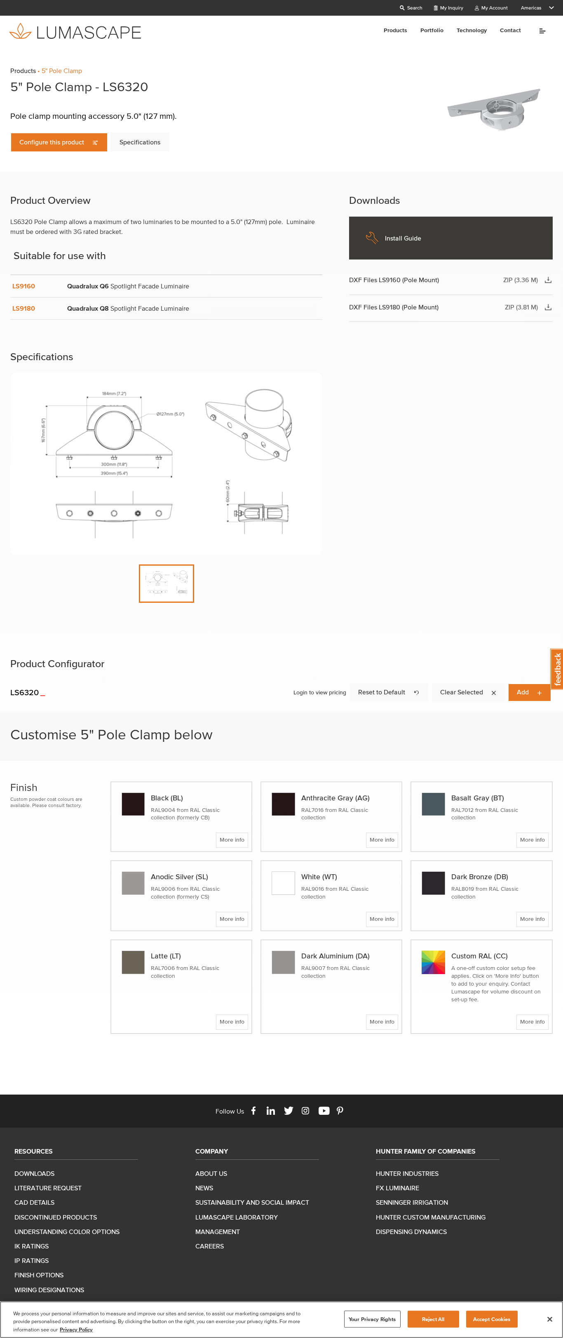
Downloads (34, 1173)
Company (211, 1151)
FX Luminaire (397, 1188)
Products (395, 30)
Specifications (140, 142)
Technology (472, 30)
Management (217, 1231)
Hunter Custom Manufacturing (431, 1217)
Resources (33, 1151)
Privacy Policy (76, 1329)
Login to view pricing (319, 692)
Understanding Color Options (67, 1231)
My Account (494, 7)
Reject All (433, 1319)
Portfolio (431, 30)
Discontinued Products (55, 1217)
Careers (209, 1246)
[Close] (550, 1319)
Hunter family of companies (426, 1151)
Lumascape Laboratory (236, 1217)
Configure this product (52, 142)
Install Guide (403, 238)
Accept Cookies (492, 1319)
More (540, 31)
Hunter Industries (407, 1173)
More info (232, 840)
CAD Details (34, 1202)
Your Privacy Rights (372, 1319)
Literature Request (48, 1188)
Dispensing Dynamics (411, 1231)
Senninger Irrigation (412, 1202)
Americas (531, 7)
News (204, 1188)
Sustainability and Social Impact (252, 1202)
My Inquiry (451, 7)
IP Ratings (31, 1260)
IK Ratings (31, 1246)
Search (414, 7)
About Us (211, 1173)
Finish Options (38, 1275)
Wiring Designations (49, 1289)
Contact (510, 30)
